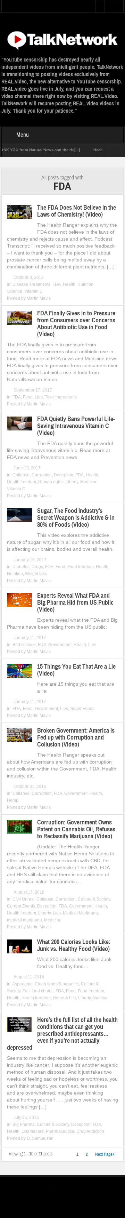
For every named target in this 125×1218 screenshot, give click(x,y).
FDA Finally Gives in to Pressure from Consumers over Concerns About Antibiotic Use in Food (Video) (76, 324)
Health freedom (21, 481)
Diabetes (21, 566)
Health (69, 284)
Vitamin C (33, 291)
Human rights (51, 481)
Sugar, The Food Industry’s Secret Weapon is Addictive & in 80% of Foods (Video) (76, 517)
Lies (39, 397)
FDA (56, 284)
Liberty (72, 481)
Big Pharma (23, 1124)
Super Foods (82, 708)
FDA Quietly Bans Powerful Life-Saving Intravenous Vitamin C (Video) (76, 426)
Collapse (21, 475)
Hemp (12, 800)
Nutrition (85, 284)
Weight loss (36, 573)
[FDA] (62, 39)
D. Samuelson (40, 1138)
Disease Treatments (31, 284)
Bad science (24, 644)
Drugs (37, 566)
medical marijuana (24, 920)
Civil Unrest (23, 899)
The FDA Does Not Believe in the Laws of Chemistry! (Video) (76, 211)
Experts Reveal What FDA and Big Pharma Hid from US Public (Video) (75, 602)
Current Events (21, 906)
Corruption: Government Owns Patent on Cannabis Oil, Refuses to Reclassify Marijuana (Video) (76, 829)
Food (28, 397)
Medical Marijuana (80, 913)
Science (14, 291)
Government (60, 644)
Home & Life (64, 997)
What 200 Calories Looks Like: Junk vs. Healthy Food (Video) (73, 945)
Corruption (42, 475)
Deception (63, 475)
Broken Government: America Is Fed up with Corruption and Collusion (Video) (76, 737)
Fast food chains (38, 991)
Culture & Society (94, 899)
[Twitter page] (58, 1191)
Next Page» (105, 1154)
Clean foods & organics (57, 984)
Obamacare (33, 1131)
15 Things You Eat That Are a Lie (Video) (76, 670)
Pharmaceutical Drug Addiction (75, 1131)
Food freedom (80, 566)
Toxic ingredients (61, 397)
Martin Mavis (39, 298)
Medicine (89, 481)
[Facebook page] (69, 1191)
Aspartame (22, 984)
